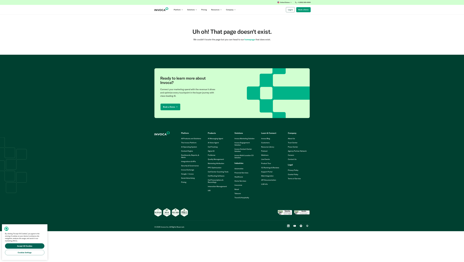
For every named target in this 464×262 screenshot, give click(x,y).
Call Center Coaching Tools (218, 172)
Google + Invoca (187, 174)
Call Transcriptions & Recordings (215, 181)
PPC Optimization (214, 168)
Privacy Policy (293, 170)
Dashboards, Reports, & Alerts (190, 156)
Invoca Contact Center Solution (243, 150)
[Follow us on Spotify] (301, 225)
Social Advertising (188, 178)
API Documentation (268, 180)
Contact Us (292, 159)
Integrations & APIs (188, 161)
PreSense (211, 155)
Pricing (183, 182)
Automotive (238, 169)
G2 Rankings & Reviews (270, 168)
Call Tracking (213, 147)
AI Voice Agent (213, 143)
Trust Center (292, 143)
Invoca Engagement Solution (242, 144)
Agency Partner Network (297, 151)
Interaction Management (217, 186)
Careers (291, 155)
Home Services (240, 181)
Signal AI (211, 151)
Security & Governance (190, 166)
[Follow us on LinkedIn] (288, 225)
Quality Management (216, 159)
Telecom (237, 193)
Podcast (264, 151)
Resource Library (267, 147)
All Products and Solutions (191, 138)
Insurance (238, 185)
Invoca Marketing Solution (244, 138)
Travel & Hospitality (241, 197)
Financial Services (241, 173)
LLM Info (264, 184)
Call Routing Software (216, 176)
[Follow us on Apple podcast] (307, 225)
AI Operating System (189, 147)
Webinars (264, 155)
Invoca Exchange (187, 170)
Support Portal (266, 172)
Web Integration (267, 176)
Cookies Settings (25, 253)
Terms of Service (294, 178)
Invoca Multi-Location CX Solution (244, 156)
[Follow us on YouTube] (294, 225)
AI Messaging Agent (215, 138)
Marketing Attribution (216, 163)
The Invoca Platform (189, 143)
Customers (265, 143)
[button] (284, 2)
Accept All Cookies (24, 246)
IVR (209, 190)
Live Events (265, 159)
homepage (249, 39)
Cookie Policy (293, 174)
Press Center (293, 147)
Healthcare (238, 177)
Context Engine (187, 151)
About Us (291, 138)
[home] (161, 9)
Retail (236, 189)
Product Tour (266, 163)
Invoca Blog (265, 138)
